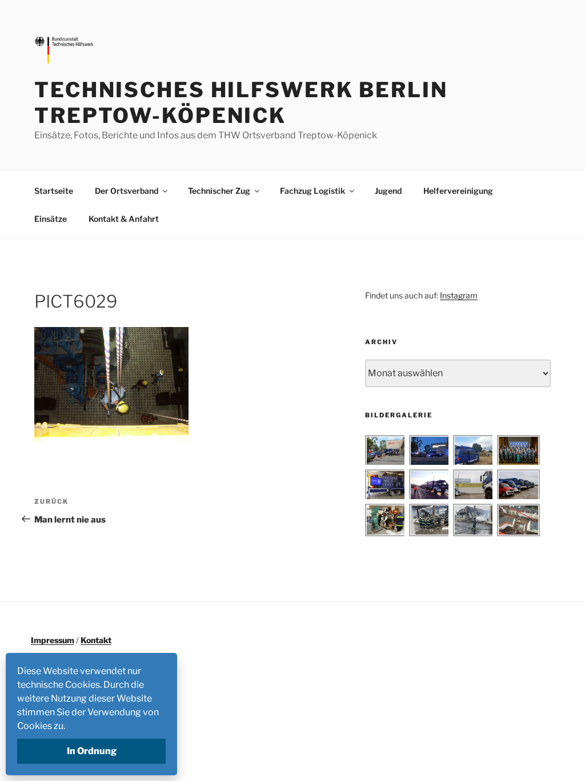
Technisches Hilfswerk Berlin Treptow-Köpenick (241, 102)
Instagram (459, 295)
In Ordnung (92, 751)
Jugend (388, 191)
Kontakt (96, 640)
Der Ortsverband (126, 191)
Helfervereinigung (458, 191)
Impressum (52, 640)
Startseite (53, 191)
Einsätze (50, 219)
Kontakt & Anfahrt (124, 219)
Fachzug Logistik (312, 191)
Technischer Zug (219, 191)
